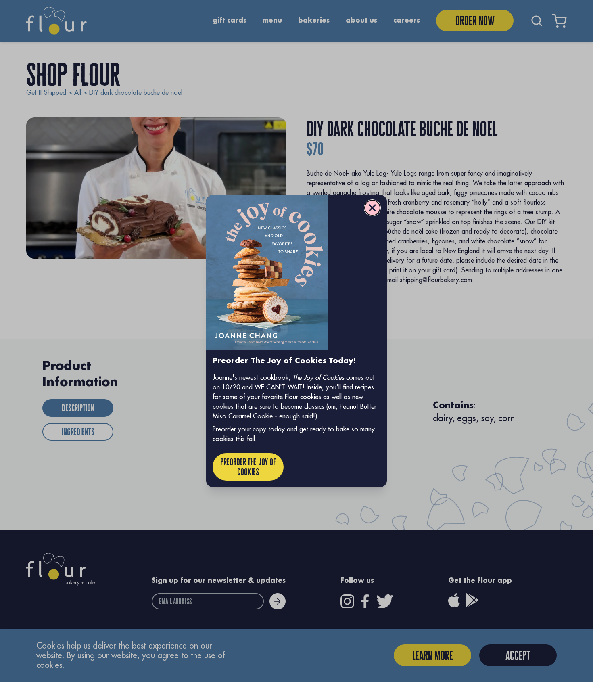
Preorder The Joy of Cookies (248, 467)
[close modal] (372, 208)
